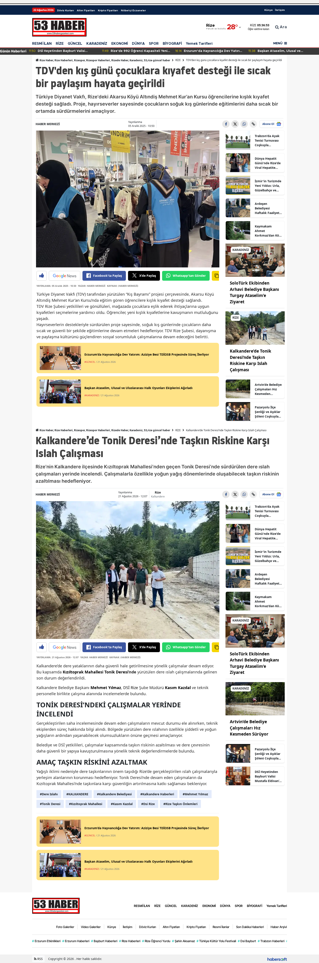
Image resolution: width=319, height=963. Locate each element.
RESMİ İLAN (42, 43)
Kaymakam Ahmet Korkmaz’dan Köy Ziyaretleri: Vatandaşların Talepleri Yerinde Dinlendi (268, 231)
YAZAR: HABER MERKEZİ (91, 285)
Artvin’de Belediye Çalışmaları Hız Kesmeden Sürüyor (268, 389)
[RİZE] (255, 327)
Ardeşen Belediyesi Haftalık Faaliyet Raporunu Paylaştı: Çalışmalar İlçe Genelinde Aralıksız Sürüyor (267, 208)
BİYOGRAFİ (172, 43)
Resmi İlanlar (221, 927)
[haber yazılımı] (277, 958)
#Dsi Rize (148, 804)
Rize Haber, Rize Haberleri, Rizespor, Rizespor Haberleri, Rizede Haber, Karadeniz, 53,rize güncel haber (104, 60)
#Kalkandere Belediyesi (114, 794)
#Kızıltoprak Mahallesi (85, 804)
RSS (39, 959)
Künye (268, 10)
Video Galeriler (91, 927)
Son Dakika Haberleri (250, 927)
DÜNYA (138, 43)
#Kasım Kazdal (122, 804)
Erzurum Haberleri (75, 941)
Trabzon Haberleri (271, 941)
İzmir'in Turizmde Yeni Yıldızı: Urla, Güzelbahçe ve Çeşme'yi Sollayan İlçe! (268, 185)
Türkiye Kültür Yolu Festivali (216, 941)
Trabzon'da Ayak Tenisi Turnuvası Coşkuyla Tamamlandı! (267, 140)
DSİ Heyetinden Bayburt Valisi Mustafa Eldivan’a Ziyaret (268, 776)
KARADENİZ (96, 43)
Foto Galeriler (65, 927)
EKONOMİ (119, 43)
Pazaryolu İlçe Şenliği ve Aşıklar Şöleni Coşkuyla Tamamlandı (267, 412)
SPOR (154, 43)
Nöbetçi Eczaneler (133, 10)
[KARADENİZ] (255, 259)
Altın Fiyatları (86, 10)
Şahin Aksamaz (183, 941)
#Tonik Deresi (50, 804)
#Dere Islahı (49, 794)
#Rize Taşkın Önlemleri (180, 804)
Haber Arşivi (279, 927)
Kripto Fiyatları (108, 10)
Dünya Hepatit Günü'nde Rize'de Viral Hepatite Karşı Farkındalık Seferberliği (268, 163)
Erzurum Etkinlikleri (46, 941)
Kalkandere (158, 496)
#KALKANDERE (77, 794)
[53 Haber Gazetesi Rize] (56, 905)
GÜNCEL (75, 43)
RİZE (60, 43)
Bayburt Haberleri (104, 941)
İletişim (280, 10)
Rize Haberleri (129, 941)
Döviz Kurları (65, 10)
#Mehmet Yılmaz (195, 794)
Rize (158, 492)
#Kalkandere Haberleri (157, 794)
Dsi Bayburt (247, 941)
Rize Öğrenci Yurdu (156, 941)
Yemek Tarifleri (199, 43)
